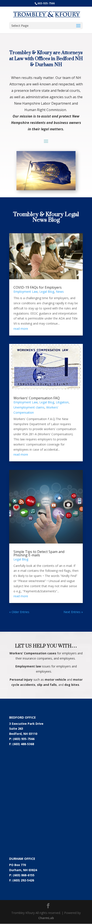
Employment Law (25, 292)
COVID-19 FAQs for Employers (37, 287)
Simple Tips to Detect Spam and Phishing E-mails (38, 553)
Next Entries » (73, 612)
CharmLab (46, 918)
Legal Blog (46, 292)
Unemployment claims (29, 407)
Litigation (62, 402)
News (60, 292)
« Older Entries (19, 612)
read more (20, 329)
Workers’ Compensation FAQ (36, 398)
